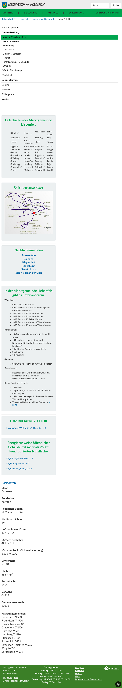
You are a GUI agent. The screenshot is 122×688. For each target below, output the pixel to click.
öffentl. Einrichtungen (12, 70)
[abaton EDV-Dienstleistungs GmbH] (111, 668)
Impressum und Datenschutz (88, 680)
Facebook (79, 671)
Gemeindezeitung (10, 32)
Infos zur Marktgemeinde (43, 19)
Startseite (8, 13)
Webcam (6, 90)
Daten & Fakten (11, 41)
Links (77, 677)
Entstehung (8, 46)
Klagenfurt (28, 262)
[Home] (4, 5)
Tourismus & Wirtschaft (107, 13)
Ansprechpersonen (11, 28)
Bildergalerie (8, 94)
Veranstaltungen (10, 80)
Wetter (5, 99)
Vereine (5, 85)
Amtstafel (53, 13)
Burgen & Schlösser (12, 54)
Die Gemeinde (30, 13)
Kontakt (78, 674)
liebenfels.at (7, 19)
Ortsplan (7, 66)
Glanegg (28, 259)
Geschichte (8, 50)
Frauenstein (29, 255)
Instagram (79, 668)
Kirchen (6, 58)
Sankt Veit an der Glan (28, 273)
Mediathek (7, 75)
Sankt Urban (28, 269)
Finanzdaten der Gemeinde (16, 62)
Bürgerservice (76, 13)
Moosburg (28, 266)
